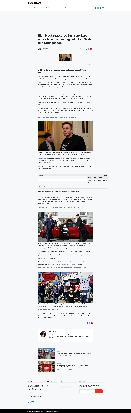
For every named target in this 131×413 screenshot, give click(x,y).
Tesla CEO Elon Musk (44, 82)
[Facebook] (95, 8)
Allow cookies (101, 411)
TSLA (40, 180)
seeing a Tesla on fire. (63, 102)
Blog (35, 7)
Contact (78, 7)
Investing (40, 7)
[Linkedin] (100, 8)
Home (30, 7)
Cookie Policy (58, 411)
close (91, 64)
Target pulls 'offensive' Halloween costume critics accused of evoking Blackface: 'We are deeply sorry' (73, 366)
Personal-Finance (56, 7)
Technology (64, 7)
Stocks (62, 387)
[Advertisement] (65, 20)
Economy (71, 7)
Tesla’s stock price (43, 158)
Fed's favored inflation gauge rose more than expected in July (73, 353)
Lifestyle (48, 7)
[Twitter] (98, 8)
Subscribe (99, 391)
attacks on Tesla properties (68, 264)
